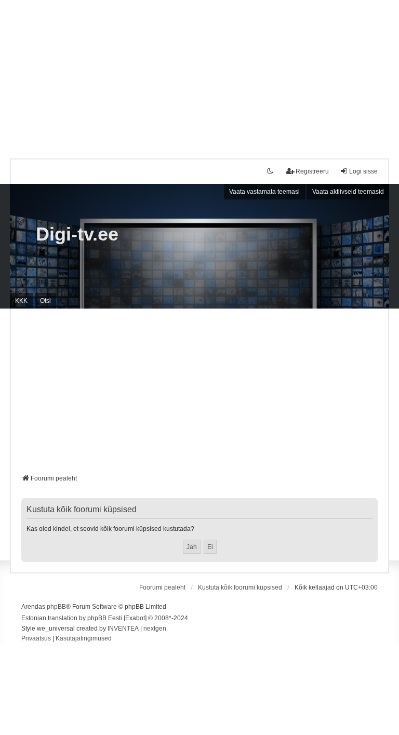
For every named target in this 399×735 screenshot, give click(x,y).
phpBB (56, 606)
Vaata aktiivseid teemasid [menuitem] (348, 191)
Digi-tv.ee (77, 234)
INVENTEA (123, 628)
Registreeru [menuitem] (312, 171)
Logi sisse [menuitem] (363, 171)
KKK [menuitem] (21, 300)
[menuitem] (36, 639)
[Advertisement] (199, 72)
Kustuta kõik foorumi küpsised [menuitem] (240, 587)
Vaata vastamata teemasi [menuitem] (264, 191)
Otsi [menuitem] (45, 300)
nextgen (154, 628)
